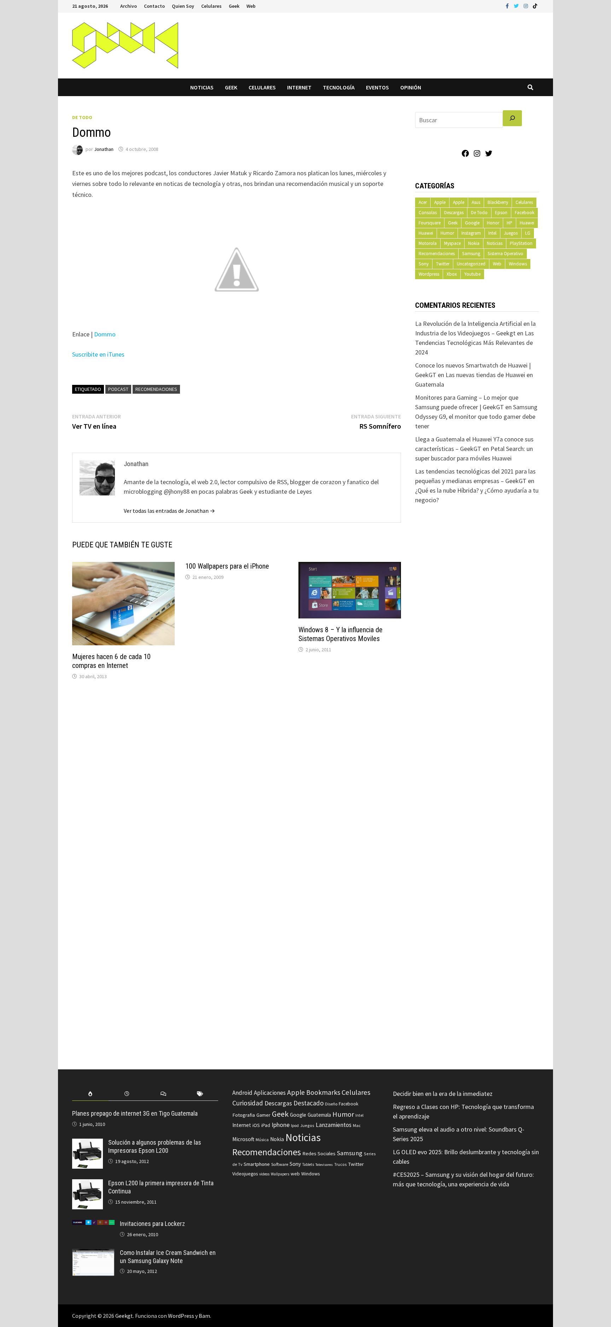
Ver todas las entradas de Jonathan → (169, 510)
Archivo (128, 6)
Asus (476, 202)
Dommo (105, 334)
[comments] (163, 1094)
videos (264, 1174)
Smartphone (257, 1164)
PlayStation (521, 243)
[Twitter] (517, 5)
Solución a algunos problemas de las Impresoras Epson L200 (154, 1146)
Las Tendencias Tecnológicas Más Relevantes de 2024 (474, 342)
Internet (299, 87)
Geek (234, 6)
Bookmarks (323, 1092)
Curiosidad (247, 1103)
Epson (501, 213)
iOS (256, 1125)
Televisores (324, 1164)
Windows (518, 264)
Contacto (154, 6)
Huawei (527, 223)
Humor (447, 233)
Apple (440, 202)
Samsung (471, 254)
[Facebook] (508, 5)
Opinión (410, 87)
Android (242, 1093)
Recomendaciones (156, 389)
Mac (357, 1125)
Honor (493, 223)
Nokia (473, 243)
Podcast (118, 389)
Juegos (511, 233)
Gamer (263, 1115)
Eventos (377, 87)
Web (251, 6)
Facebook (524, 213)
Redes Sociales (319, 1153)
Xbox (452, 274)
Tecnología (339, 87)
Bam (204, 1315)
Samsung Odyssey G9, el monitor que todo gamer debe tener (476, 416)
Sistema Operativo (505, 254)
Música (262, 1139)
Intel (492, 233)
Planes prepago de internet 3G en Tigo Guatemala (135, 1113)
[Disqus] (236, 781)
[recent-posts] (127, 1094)
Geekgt (124, 1315)
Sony (424, 264)
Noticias (202, 87)
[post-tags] (200, 1094)
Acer (423, 202)
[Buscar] (512, 118)
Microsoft (243, 1139)
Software (279, 1164)
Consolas (428, 213)
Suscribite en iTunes (98, 354)
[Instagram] (526, 5)
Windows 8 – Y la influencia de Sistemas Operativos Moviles (340, 634)
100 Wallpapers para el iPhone (227, 566)
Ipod (295, 1125)
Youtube (472, 274)
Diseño (331, 1103)
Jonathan (104, 149)
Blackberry (498, 202)
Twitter (442, 264)
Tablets (308, 1164)
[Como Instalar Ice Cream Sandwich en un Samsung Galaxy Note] (93, 1254)
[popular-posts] (90, 1094)
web (295, 1174)
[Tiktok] (535, 5)
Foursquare (430, 223)
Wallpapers (280, 1174)
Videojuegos (245, 1174)
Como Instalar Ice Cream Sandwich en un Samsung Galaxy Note (168, 1256)
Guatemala (319, 1114)
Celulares (211, 6)
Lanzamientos (333, 1125)
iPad (265, 1125)
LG (527, 233)
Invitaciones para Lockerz (152, 1223)
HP (509, 223)
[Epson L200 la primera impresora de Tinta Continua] (87, 1184)
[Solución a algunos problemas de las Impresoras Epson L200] (87, 1143)
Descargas (454, 213)
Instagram (471, 233)
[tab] (90, 1094)
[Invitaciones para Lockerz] (93, 1225)
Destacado (308, 1103)
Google (472, 223)
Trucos (340, 1164)
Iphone (281, 1125)
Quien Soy (183, 6)
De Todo (82, 117)
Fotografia (243, 1114)
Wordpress (429, 274)
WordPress (181, 1315)
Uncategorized (471, 264)
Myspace (452, 243)
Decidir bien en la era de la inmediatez (443, 1094)
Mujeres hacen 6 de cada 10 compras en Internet (111, 661)
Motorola (428, 243)
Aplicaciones (270, 1093)
